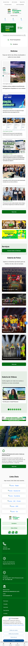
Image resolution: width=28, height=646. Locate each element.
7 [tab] (20, 409)
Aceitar (13, 640)
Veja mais (14, 212)
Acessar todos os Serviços (14, 250)
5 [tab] (16, 409)
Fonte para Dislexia (7, 4)
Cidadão (5, 604)
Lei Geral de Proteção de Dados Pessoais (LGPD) (13, 625)
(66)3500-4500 (14, 15)
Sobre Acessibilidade (20, 4)
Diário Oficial (14, 528)
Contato (5, 613)
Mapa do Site (22, 2)
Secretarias (6, 610)
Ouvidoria (14, 523)
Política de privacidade (13, 633)
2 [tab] (10, 409)
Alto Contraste (14, 2)
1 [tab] (8, 409)
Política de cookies (14, 630)
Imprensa (5, 607)
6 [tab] (18, 409)
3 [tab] (12, 409)
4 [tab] (14, 409)
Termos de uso (13, 637)
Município (5, 601)
